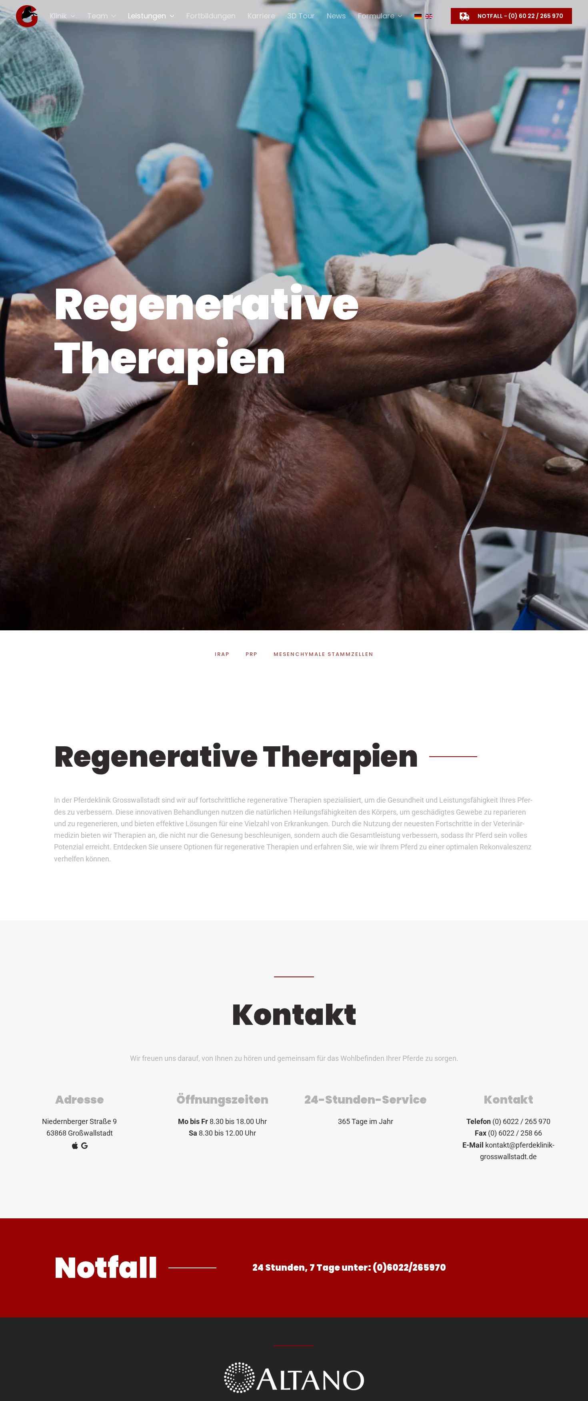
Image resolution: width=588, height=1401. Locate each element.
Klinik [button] (58, 16)
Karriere (261, 16)
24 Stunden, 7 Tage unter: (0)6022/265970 (349, 1267)
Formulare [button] (376, 16)
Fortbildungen (211, 16)
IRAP (222, 654)
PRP (252, 654)
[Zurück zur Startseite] (27, 16)
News (336, 16)
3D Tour (301, 16)
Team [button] (97, 16)
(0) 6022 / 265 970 (521, 1121)
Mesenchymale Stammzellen (324, 654)
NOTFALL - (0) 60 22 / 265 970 (520, 16)
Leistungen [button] (147, 16)
